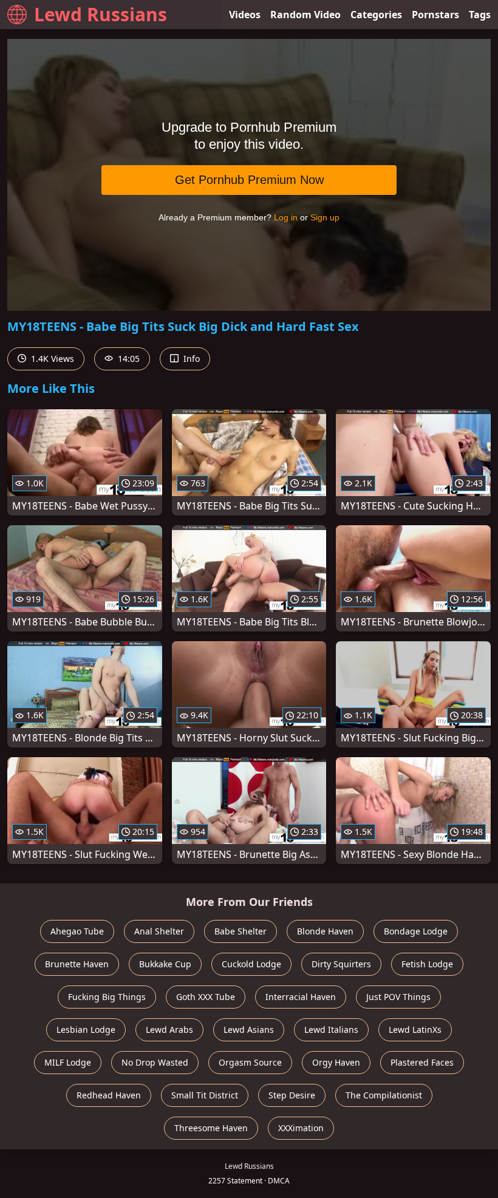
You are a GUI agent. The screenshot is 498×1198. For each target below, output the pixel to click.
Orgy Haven (336, 1062)
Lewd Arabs (169, 1029)
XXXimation (301, 1128)
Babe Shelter (240, 931)
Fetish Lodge (427, 964)
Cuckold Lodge (251, 964)
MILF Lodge (67, 1062)
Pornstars (435, 14)
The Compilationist (384, 1095)
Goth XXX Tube (205, 996)
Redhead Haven (109, 1095)
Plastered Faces (422, 1062)
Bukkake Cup (165, 964)
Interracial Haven (300, 996)
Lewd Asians (248, 1029)
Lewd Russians (100, 14)
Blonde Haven (325, 931)
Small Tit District (204, 1095)
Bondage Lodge (416, 931)
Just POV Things (398, 996)
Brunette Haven (77, 964)
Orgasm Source (250, 1062)
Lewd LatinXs (415, 1029)
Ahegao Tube (77, 931)
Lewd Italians (331, 1029)
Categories (376, 14)
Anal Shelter (159, 931)
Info (190, 358)
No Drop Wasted (154, 1062)
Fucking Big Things (107, 996)
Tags (480, 14)
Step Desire (291, 1095)
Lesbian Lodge (85, 1029)
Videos (245, 14)
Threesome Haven (211, 1128)
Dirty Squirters (341, 964)
